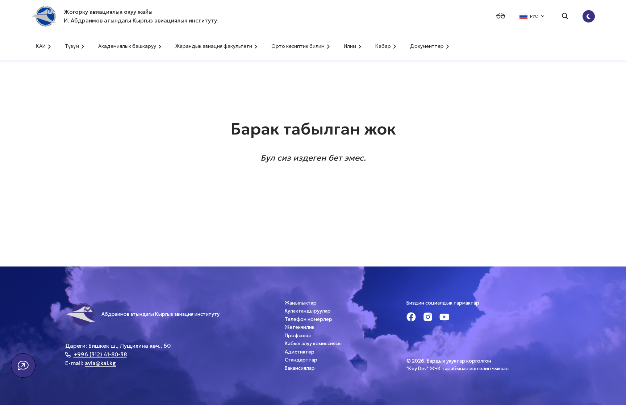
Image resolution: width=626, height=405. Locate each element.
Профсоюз (298, 335)
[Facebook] (411, 318)
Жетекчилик (299, 327)
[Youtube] (444, 318)
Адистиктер (299, 352)
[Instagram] (427, 318)
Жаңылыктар (301, 303)
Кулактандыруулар (308, 311)
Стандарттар (301, 360)
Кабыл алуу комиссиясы (313, 343)
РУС (534, 16)
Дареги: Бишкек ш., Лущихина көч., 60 (118, 345)
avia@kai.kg (100, 363)
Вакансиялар (300, 368)
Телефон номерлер (308, 319)
